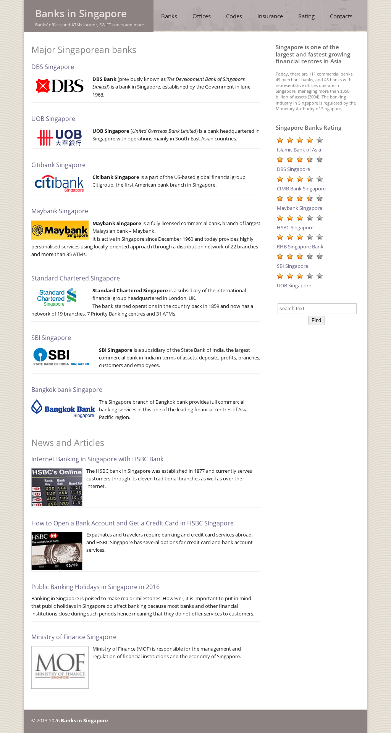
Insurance (270, 16)
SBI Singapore (51, 337)
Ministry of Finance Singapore (73, 637)
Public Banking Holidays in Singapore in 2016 (95, 587)
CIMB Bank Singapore (301, 188)
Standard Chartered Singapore (75, 278)
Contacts (341, 16)
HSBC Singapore (295, 227)
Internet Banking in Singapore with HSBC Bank (97, 459)
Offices (201, 16)
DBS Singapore (52, 67)
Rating (306, 16)
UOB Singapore (53, 118)
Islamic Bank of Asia (299, 149)
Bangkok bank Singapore (66, 389)
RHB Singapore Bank (300, 246)
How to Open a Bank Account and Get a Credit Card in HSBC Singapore (132, 523)
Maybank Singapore (59, 211)
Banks (169, 16)
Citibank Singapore (58, 165)
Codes (234, 16)
